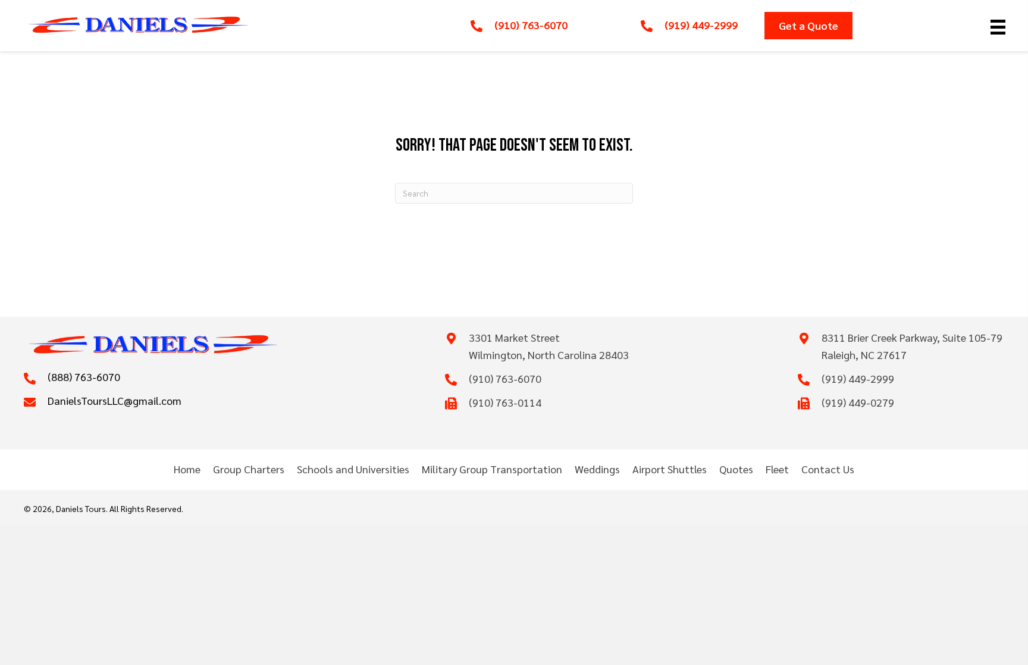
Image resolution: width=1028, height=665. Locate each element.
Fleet (777, 469)
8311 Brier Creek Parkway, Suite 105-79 (912, 337)
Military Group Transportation (492, 469)
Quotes (736, 469)
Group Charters (248, 469)
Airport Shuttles (669, 469)
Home (187, 469)
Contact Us (827, 469)
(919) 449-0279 (858, 402)
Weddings (597, 469)
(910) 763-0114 (505, 402)
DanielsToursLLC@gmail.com (114, 400)
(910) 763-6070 (531, 25)
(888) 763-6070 (84, 376)
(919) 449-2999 (701, 25)
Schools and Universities (353, 469)
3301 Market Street (514, 337)
